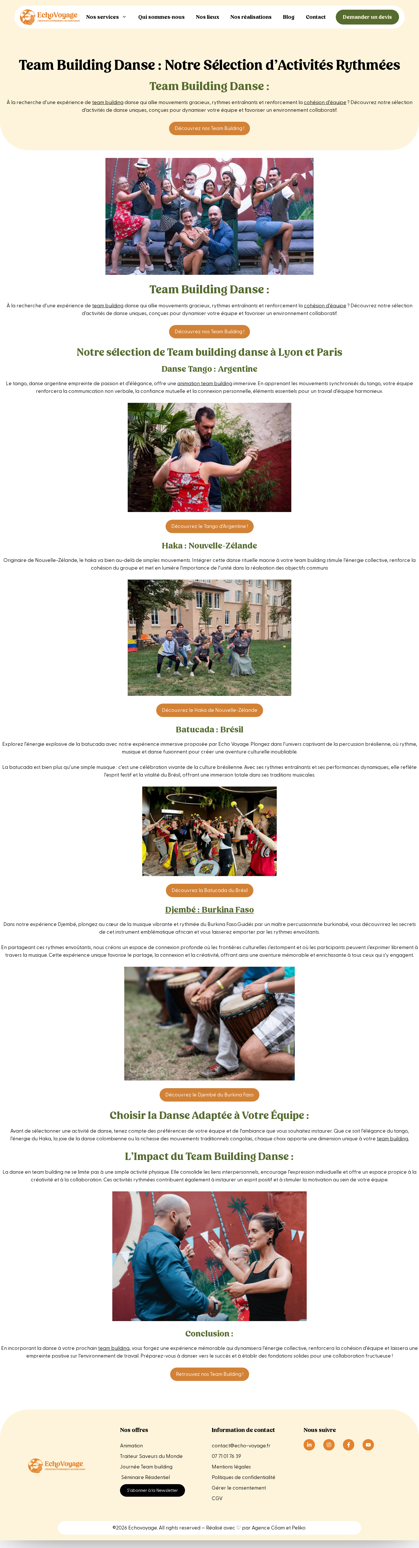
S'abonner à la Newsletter (152, 1490)
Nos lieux (207, 17)
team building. (393, 1138)
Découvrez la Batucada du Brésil (210, 890)
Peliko (299, 1528)
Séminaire (132, 1477)
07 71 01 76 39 (226, 1456)
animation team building (204, 383)
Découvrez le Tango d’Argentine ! (209, 526)
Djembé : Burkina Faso (209, 909)
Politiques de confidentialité (243, 1477)
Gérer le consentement (239, 1488)
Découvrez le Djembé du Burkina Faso (209, 1095)
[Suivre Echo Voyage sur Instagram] (329, 1445)
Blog (288, 17)
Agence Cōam (268, 1528)
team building (107, 102)
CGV (217, 1498)
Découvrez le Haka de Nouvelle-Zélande (209, 710)
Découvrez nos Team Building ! (209, 128)
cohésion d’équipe (325, 102)
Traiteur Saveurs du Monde (151, 1456)
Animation (131, 1446)
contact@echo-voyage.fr (241, 1446)
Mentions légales (232, 1467)
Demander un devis (367, 17)
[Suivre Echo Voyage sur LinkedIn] (309, 1445)
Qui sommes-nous (161, 17)
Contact (316, 17)
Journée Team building (146, 1467)
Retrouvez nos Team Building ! (209, 1374)
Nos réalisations (251, 17)
